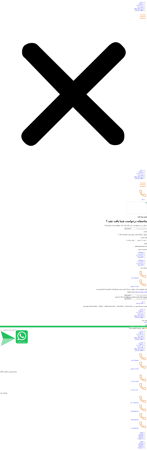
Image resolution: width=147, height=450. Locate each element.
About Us (141, 437)
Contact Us (141, 439)
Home (142, 432)
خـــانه (142, 2)
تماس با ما (141, 7)
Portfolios (141, 435)
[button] (73, 90)
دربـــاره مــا (140, 5)
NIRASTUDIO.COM (141, 292)
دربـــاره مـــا (140, 255)
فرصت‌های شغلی (139, 8)
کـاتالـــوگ (141, 257)
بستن (145, 322)
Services (141, 434)
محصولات (141, 4)
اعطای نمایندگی (139, 10)
